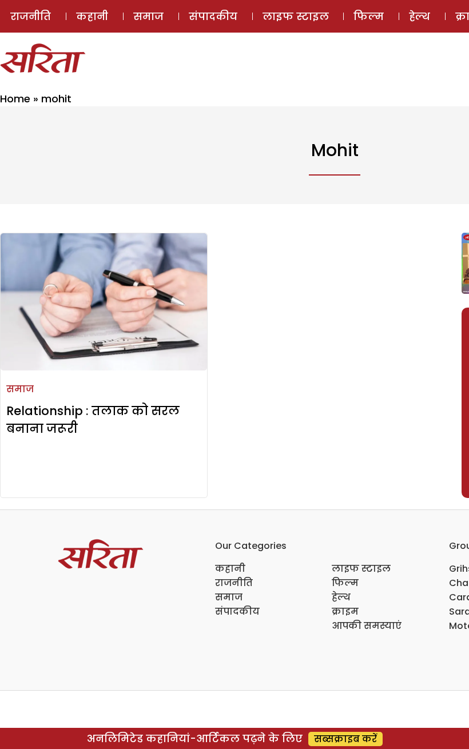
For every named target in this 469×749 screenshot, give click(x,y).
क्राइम (345, 611)
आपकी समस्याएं (367, 625)
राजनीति (30, 16)
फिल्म (368, 16)
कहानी (92, 16)
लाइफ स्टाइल (296, 16)
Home (15, 98)
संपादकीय (213, 16)
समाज (148, 16)
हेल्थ (419, 16)
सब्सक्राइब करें (345, 739)
